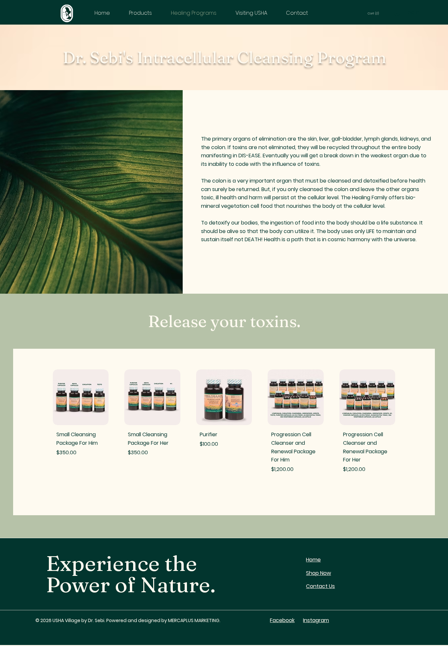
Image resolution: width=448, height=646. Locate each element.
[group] (224, 432)
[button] (375, 13)
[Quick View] (81, 397)
